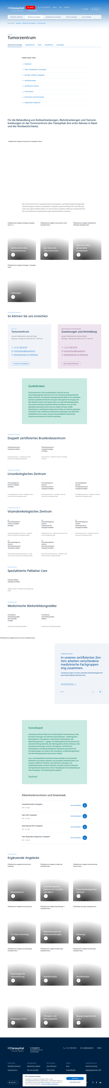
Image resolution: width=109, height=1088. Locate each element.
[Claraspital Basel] (16, 9)
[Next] (100, 691)
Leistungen (60, 45)
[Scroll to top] (104, 1083)
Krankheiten (49, 45)
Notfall (31, 7)
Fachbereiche (30, 45)
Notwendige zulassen (75, 1082)
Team (39, 45)
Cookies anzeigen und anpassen (49, 1084)
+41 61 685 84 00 (20, 347)
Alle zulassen (75, 1078)
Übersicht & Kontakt (15, 45)
